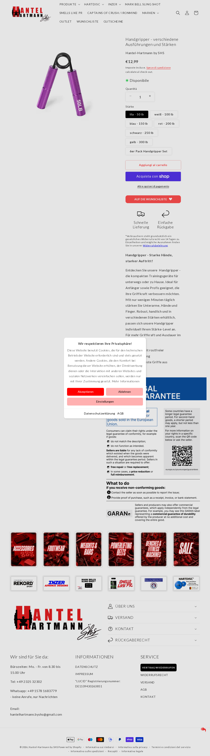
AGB (120, 413)
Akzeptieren (86, 391)
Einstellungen (105, 401)
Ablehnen (124, 391)
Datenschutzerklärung (99, 413)
